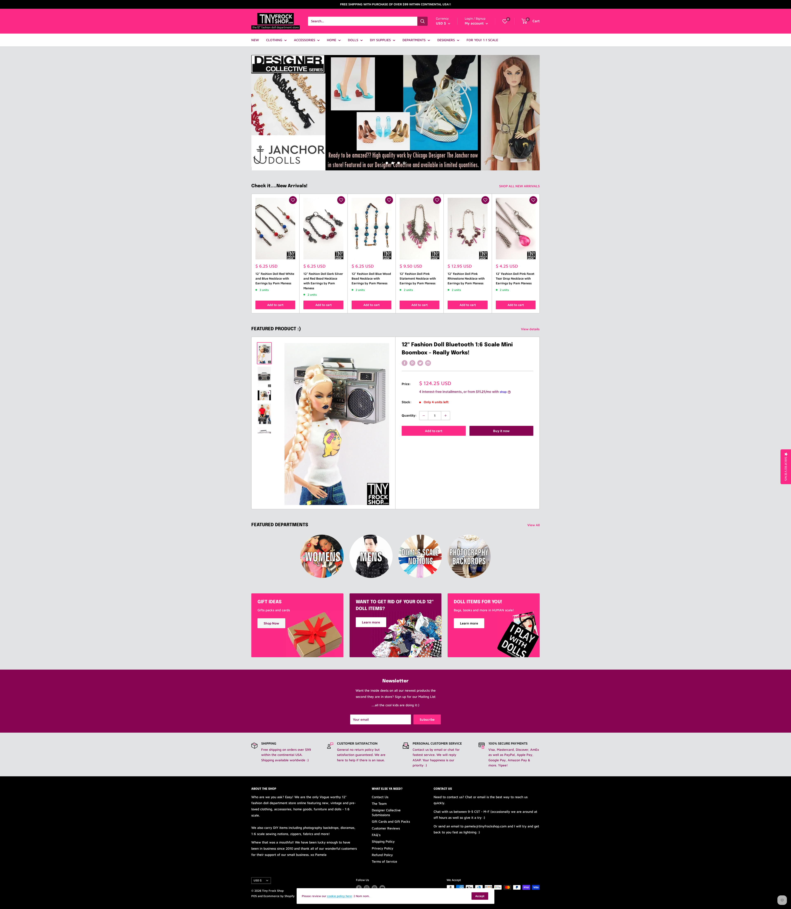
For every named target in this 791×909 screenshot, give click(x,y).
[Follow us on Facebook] (359, 888)
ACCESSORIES (304, 40)
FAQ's (376, 835)
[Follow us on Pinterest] (374, 888)
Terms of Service (384, 861)
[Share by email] (428, 363)
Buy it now (501, 431)
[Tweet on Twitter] (420, 363)
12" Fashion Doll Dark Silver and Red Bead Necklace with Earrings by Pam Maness (323, 281)
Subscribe (427, 719)
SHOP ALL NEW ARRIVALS (520, 186)
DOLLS (353, 40)
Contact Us (380, 797)
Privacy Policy (382, 848)
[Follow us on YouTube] (382, 888)
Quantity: (409, 415)
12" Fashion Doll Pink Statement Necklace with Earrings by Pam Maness (418, 278)
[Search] (422, 21)
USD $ (258, 880)
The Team (379, 803)
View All (534, 525)
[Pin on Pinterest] (412, 363)
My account (475, 23)
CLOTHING (274, 40)
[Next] (539, 253)
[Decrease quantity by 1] (423, 415)
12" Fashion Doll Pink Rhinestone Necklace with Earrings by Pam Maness (466, 278)
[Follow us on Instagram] (367, 888)
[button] (293, 200)
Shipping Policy (383, 841)
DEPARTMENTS (414, 40)
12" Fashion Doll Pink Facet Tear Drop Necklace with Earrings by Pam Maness (515, 278)
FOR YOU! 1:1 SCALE (482, 40)
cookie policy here (339, 896)
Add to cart (275, 305)
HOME (331, 40)
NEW (255, 40)
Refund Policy (382, 855)
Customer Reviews (386, 828)
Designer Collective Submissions (386, 812)
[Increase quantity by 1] (445, 415)
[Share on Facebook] (404, 363)
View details (531, 329)
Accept (479, 896)
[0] (504, 21)
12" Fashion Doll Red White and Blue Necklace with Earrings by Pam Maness (274, 278)
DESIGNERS (446, 40)
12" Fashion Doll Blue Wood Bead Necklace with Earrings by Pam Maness (371, 278)
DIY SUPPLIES (380, 40)
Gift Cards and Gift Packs (391, 821)
